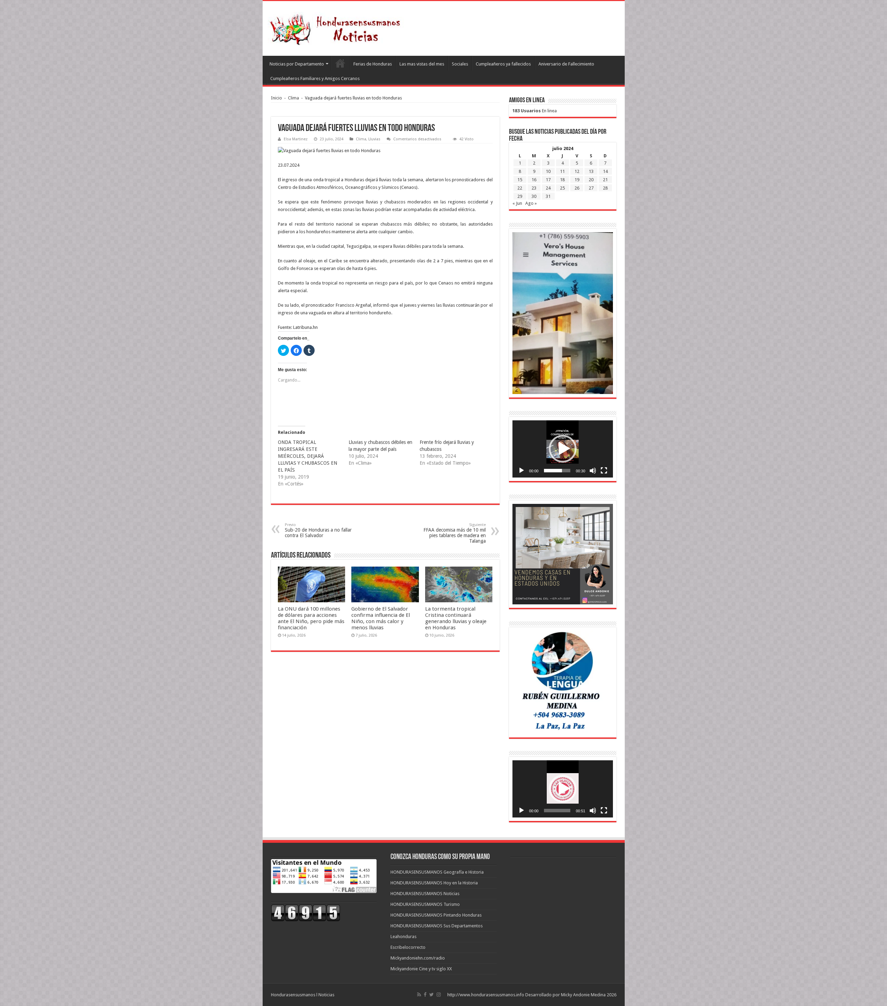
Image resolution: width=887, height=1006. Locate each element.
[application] (562, 449)
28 (605, 188)
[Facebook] (425, 994)
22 (519, 188)
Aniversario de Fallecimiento (566, 64)
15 (519, 179)
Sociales (460, 64)
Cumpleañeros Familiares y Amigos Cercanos (315, 78)
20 (591, 179)
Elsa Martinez (296, 139)
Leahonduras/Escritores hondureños (340, 63)
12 (576, 171)
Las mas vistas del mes (421, 64)
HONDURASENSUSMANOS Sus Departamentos (436, 925)
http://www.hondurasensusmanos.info (485, 994)
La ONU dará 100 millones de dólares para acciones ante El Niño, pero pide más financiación (311, 618)
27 (591, 188)
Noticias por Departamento (297, 64)
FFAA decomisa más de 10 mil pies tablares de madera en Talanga (454, 533)
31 (548, 196)
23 (534, 188)
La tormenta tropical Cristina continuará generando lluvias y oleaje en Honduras (455, 618)
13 (591, 171)
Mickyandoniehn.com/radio (417, 958)
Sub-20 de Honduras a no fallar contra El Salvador (318, 530)
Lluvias (374, 139)
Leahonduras (403, 936)
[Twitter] (431, 994)
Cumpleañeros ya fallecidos (503, 64)
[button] (563, 449)
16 (534, 179)
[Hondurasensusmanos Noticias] (337, 27)
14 (605, 171)
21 (605, 179)
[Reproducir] (521, 470)
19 (576, 179)
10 (548, 171)
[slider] (557, 470)
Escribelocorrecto (407, 947)
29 (519, 196)
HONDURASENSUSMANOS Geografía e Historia (437, 872)
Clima (293, 97)
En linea (534, 110)
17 (548, 179)
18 (562, 179)
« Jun (517, 203)
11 (562, 171)
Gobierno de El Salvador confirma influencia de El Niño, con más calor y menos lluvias (380, 618)
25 (562, 188)
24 (548, 188)
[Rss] (419, 994)
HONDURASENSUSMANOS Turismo (425, 904)
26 (576, 188)
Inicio (276, 97)
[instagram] (438, 994)
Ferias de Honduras (372, 64)
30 (534, 196)
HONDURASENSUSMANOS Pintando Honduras (436, 915)
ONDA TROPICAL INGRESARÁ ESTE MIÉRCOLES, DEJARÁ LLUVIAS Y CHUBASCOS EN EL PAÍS (307, 456)
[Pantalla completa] (603, 470)
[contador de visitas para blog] (305, 912)
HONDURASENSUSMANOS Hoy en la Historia (434, 882)
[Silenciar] (592, 470)
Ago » (531, 203)
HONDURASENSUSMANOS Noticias (424, 893)
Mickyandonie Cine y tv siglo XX (421, 968)
